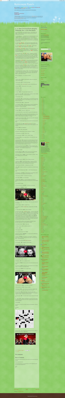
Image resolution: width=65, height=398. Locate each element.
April (43, 128)
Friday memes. (43, 176)
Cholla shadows (44, 260)
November (44, 120)
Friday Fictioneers (43, 175)
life (41, 189)
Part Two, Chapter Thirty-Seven (45, 281)
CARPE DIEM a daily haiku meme (45, 248)
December (44, 114)
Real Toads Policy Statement (45, 257)
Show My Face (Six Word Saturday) (45, 263)
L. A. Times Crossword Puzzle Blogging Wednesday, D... (46, 118)
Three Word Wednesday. (45, 266)
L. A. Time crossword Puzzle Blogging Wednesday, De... (46, 116)
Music (41, 199)
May (43, 127)
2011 (42, 138)
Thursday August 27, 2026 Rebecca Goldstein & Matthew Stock (45, 241)
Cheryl (42, 162)
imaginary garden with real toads (45, 256)
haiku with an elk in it (34, 16)
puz (41, 205)
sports (41, 222)
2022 (42, 104)
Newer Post (16, 389)
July (43, 125)
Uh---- (42, 229)
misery (42, 198)
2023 (42, 102)
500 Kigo (42, 79)
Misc (41, 197)
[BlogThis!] (26, 350)
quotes (41, 210)
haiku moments (43, 180)
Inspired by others (43, 186)
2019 (42, 108)
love (41, 193)
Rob (41, 211)
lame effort (42, 188)
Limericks (42, 192)
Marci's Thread (43, 73)
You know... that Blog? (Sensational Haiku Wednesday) (45, 273)
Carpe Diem (42, 159)
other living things (43, 203)
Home (27, 389)
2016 (42, 112)
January (44, 132)
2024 (42, 101)
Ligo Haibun (42, 191)
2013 (42, 135)
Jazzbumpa (47, 142)
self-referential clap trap (44, 216)
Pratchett (42, 204)
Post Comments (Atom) (21, 391)
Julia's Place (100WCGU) (45, 269)
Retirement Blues (23, 8)
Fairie (41, 168)
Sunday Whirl (42, 223)
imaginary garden (43, 185)
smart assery (42, 220)
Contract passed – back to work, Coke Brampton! (45, 275)
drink (41, 165)
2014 (42, 134)
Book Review (42, 158)
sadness (42, 212)
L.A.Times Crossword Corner (46, 240)
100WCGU (42, 157)
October (44, 121)
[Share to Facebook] (28, 350)
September (44, 123)
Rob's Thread (42, 75)
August (44, 124)
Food (41, 174)
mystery (42, 200)
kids (41, 187)
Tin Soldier (43, 280)
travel (41, 227)
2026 (42, 98)
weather (42, 232)
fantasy (42, 170)
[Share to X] (27, 350)
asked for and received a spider (18, 18)
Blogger (36, 396)
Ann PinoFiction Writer (45, 290)
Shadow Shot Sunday (43, 217)
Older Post (37, 389)
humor (42, 183)
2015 (42, 113)
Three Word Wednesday (44, 224)
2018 (42, 109)
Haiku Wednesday (43, 181)
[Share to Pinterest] (29, 350)
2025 (42, 100)
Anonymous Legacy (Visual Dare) (45, 284)
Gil (41, 177)
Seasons (42, 215)
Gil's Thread (42, 71)
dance (41, 164)
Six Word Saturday (43, 218)
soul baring (42, 221)
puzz (41, 206)
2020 (42, 106)
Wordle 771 (43, 245)
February (44, 131)
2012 (42, 137)
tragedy (42, 226)
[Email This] (25, 350)
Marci (41, 194)
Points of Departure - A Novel (46, 287)
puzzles (18, 351)
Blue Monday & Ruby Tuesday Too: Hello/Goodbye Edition (45, 253)
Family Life (42, 169)
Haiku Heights (42, 179)
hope (41, 182)
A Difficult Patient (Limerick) (45, 237)
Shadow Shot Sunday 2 (45, 259)
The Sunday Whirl (44, 244)
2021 (42, 105)
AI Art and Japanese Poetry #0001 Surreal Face (46, 249)
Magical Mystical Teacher (45, 252)
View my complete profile (44, 153)
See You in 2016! (44, 278)
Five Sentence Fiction (43, 171)
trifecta (42, 228)
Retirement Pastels (24, 4)
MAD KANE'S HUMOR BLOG (45, 237)
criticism (42, 163)
